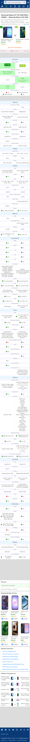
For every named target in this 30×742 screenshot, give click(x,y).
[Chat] (6, 6)
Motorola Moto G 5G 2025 (22, 39)
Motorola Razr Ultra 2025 (14, 637)
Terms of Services (22, 740)
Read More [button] (26, 24)
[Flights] (11, 6)
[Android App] (28, 729)
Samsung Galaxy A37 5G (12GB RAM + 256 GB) (25, 637)
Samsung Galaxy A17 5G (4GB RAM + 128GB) (7, 40)
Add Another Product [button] (15, 47)
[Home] (2, 6)
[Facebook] (5, 729)
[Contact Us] (2, 729)
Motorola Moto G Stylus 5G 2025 (4, 612)
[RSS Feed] (24, 729)
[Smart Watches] (28, 6)
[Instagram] (16, 729)
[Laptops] (19, 6)
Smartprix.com (14, 738)
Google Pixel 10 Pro (24, 611)
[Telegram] (20, 729)
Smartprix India (4, 734)
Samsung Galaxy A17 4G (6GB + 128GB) (15, 612)
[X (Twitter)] (9, 729)
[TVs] (23, 6)
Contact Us (4, 740)
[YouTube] (13, 729)
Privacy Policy (12, 740)
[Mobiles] (15, 6)
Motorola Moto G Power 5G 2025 (4, 637)
